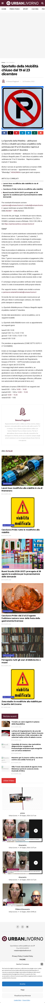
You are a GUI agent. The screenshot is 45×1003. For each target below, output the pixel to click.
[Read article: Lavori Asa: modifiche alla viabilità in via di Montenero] (22, 471)
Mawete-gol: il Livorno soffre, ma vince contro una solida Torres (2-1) (27, 759)
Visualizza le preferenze (22, 995)
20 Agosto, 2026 (7, 535)
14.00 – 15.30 (23, 392)
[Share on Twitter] (10, 133)
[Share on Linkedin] (22, 133)
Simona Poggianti (13, 81)
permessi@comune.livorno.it (13, 205)
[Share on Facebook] (4, 133)
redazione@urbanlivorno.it (22, 950)
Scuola (5, 567)
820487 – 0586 (11, 211)
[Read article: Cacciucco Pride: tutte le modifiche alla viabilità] (22, 512)
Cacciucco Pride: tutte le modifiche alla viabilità (23, 189)
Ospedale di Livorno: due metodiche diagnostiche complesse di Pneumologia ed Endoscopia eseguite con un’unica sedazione (27, 747)
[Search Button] (42, 3)
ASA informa (7, 483)
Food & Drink (7, 611)
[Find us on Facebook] (17, 927)
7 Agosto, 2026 (6, 707)
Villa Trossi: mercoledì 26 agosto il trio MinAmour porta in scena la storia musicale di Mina (27, 769)
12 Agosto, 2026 (7, 665)
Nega (22, 990)
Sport (25, 9)
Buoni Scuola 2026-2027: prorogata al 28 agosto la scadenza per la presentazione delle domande (22, 194)
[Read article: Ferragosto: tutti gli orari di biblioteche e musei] (22, 642)
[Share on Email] (40, 133)
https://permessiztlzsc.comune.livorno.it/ (19, 224)
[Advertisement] (22, 35)
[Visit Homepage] (22, 3)
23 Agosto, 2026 (7, 494)
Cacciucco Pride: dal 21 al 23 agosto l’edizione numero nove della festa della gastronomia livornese (21, 618)
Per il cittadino (11, 62)
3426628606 (15, 172)
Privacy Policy (26, 1000)
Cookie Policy (17, 1000)
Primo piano (15, 9)
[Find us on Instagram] (22, 927)
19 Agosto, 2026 (7, 579)
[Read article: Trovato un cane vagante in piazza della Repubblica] (6, 724)
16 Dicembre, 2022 (28, 81)
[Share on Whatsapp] (34, 133)
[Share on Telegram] (28, 133)
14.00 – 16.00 (21, 389)
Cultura (35, 9)
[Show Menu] (3, 3)
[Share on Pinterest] (16, 133)
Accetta (22, 984)
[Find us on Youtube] (27, 927)
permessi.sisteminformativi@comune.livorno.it (19, 292)
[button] (42, 964)
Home (4, 9)
